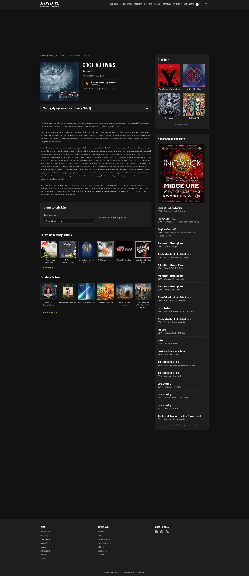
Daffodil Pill (194, 118)
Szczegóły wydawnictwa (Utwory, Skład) (67, 108)
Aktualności (115, 4)
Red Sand (162, 329)
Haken (160, 340)
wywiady (43, 558)
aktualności (45, 532)
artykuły (43, 554)
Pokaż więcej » (47, 267)
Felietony (177, 4)
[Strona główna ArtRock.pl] (49, 4)
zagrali (43, 547)
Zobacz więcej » (48, 312)
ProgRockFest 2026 (167, 229)
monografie (45, 551)
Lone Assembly (164, 383)
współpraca (102, 551)
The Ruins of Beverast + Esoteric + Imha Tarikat (179, 416)
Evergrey (169, 118)
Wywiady (167, 4)
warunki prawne (104, 539)
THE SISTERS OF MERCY (168, 362)
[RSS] (167, 531)
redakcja (101, 532)
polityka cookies (104, 543)
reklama (101, 547)
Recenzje (148, 4)
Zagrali (157, 4)
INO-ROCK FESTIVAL (167, 218)
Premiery (138, 4)
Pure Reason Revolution (169, 89)
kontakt (101, 554)
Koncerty (127, 4)
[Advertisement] (124, 30)
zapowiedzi (45, 539)
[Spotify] (161, 531)
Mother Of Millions (193, 89)
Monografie (189, 4)
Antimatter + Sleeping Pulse (170, 243)
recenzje (44, 543)
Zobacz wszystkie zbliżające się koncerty (181, 425)
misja (100, 535)
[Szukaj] (206, 4)
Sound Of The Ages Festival (170, 207)
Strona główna (46, 55)
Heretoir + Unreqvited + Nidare (171, 351)
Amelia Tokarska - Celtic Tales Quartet (175, 254)
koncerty (44, 535)
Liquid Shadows (164, 308)
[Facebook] (156, 531)
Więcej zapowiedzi (181, 124)
